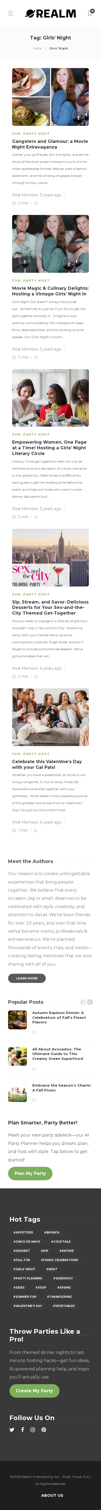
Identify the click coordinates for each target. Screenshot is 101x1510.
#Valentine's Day (27, 1306)
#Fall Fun (21, 1260)
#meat (51, 1269)
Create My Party (34, 1390)
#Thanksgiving (59, 1297)
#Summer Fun (24, 1297)
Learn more (27, 978)
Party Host (36, 134)
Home (37, 48)
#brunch (51, 1232)
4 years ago (51, 668)
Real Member (25, 195)
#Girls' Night (24, 1269)
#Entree (66, 1251)
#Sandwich (62, 1278)
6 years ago (50, 822)
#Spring (64, 1287)
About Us (52, 1495)
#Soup (40, 1287)
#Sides (19, 1287)
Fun (16, 134)
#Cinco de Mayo (26, 1241)
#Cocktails (61, 1241)
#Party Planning (27, 1278)
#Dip (44, 1251)
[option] (50, 1057)
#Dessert (21, 1251)
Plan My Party (30, 1173)
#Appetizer (23, 1232)
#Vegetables (64, 1306)
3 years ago (50, 195)
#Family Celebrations (59, 1260)
